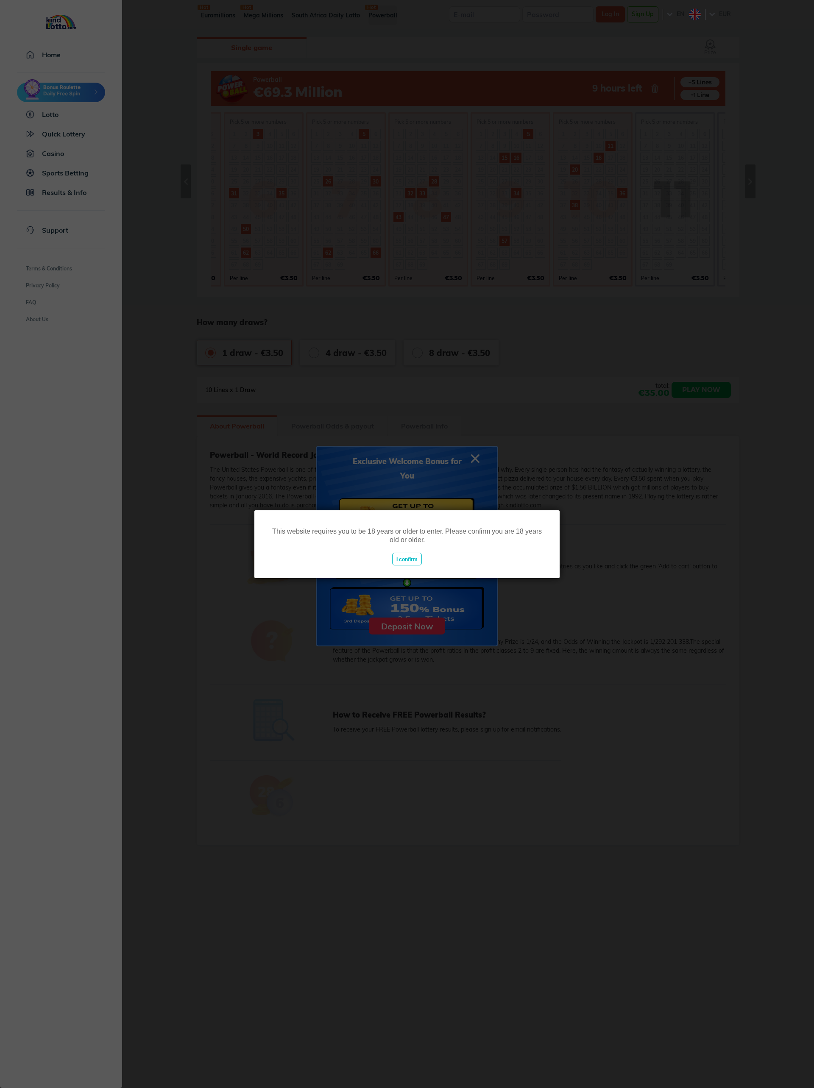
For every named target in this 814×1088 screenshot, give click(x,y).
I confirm (407, 559)
